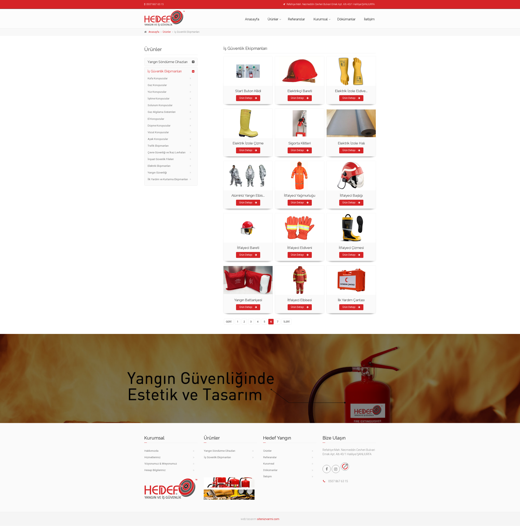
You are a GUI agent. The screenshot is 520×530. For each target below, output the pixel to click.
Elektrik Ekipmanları (159, 165)
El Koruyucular (156, 118)
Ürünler (273, 19)
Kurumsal (320, 19)
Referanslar (296, 19)
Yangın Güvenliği (157, 172)
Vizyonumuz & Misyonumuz (160, 463)
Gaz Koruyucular (157, 85)
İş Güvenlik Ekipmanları (164, 71)
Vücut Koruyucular (158, 132)
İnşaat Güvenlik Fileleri (161, 159)
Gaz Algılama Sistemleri (162, 111)
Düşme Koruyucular (159, 125)
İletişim (369, 19)
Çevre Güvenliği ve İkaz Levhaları (166, 152)
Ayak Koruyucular (158, 139)
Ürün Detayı (246, 98)
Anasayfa (252, 19)
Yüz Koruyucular (157, 91)
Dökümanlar (346, 19)
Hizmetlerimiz (152, 457)
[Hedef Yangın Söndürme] (171, 18)
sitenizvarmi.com (268, 519)
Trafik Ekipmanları (158, 145)
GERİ (229, 321)
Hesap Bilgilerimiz (155, 470)
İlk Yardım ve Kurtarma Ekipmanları (168, 179)
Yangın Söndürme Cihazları (167, 62)
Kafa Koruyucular (158, 78)
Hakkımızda (151, 450)
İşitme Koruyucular (158, 98)
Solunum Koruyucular (160, 105)
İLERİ (287, 321)
